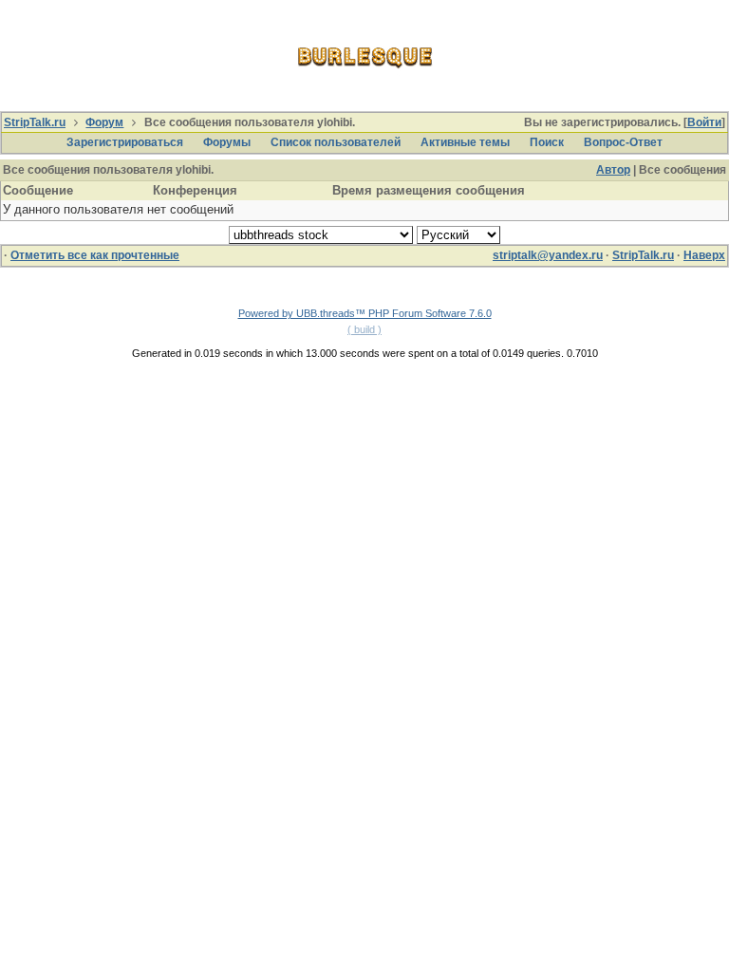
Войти (704, 122)
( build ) (364, 329)
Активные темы (465, 142)
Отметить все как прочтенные (94, 255)
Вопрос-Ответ (623, 142)
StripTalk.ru (34, 122)
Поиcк (547, 142)
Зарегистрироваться (124, 142)
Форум (104, 122)
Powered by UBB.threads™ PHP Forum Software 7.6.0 (365, 313)
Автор (613, 170)
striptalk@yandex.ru (548, 255)
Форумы (227, 142)
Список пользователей (336, 142)
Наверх (704, 255)
